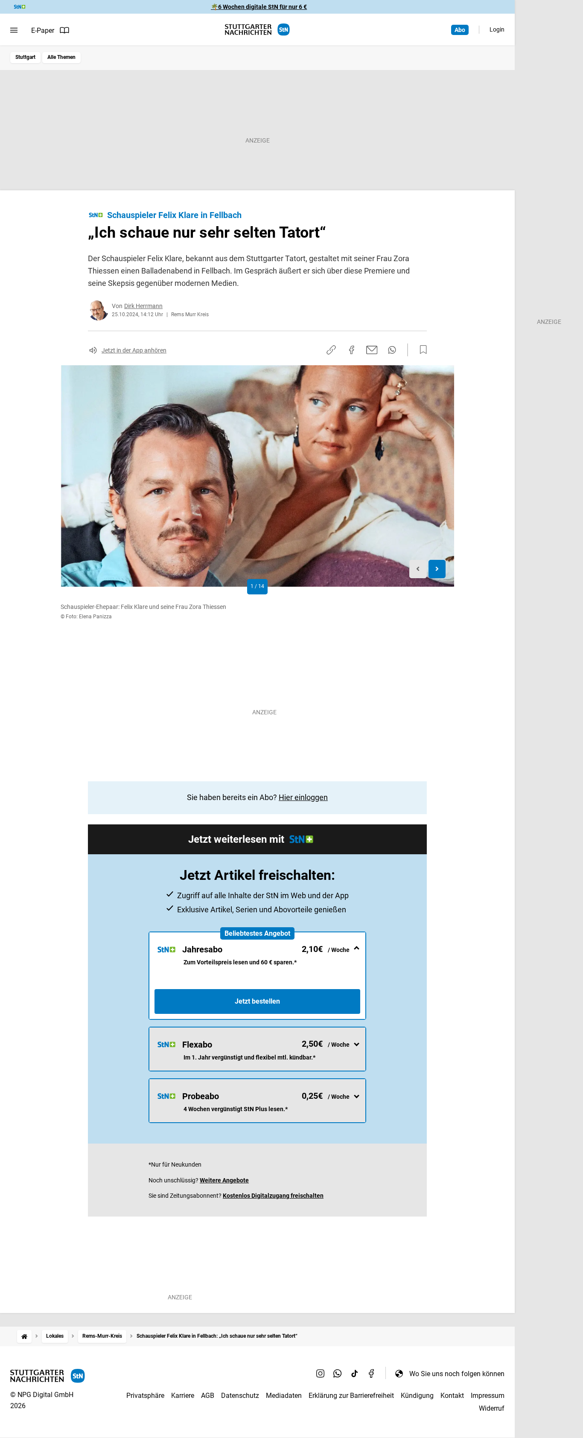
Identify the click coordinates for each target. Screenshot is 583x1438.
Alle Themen (61, 57)
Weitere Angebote (224, 1180)
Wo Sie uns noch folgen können (456, 1374)
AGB (207, 1395)
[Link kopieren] (331, 349)
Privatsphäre (145, 1395)
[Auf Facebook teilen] (351, 349)
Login (497, 29)
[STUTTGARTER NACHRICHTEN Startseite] (257, 29)
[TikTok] (354, 1373)
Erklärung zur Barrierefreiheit (351, 1395)
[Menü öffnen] (13, 30)
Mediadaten (284, 1395)
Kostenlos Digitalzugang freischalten (273, 1195)
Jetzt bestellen (257, 1001)
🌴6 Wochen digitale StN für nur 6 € (259, 6)
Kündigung (417, 1395)
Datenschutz (240, 1395)
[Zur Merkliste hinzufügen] (421, 349)
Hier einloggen (303, 797)
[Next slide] (437, 569)
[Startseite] (24, 1336)
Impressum (487, 1395)
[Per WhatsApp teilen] (392, 349)
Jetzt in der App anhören (134, 350)
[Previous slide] (418, 569)
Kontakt (452, 1395)
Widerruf (491, 1408)
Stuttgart (25, 57)
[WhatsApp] (337, 1373)
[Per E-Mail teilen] (372, 349)
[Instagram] (320, 1373)
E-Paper (42, 30)
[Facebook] (372, 1373)
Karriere (182, 1395)
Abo (460, 29)
